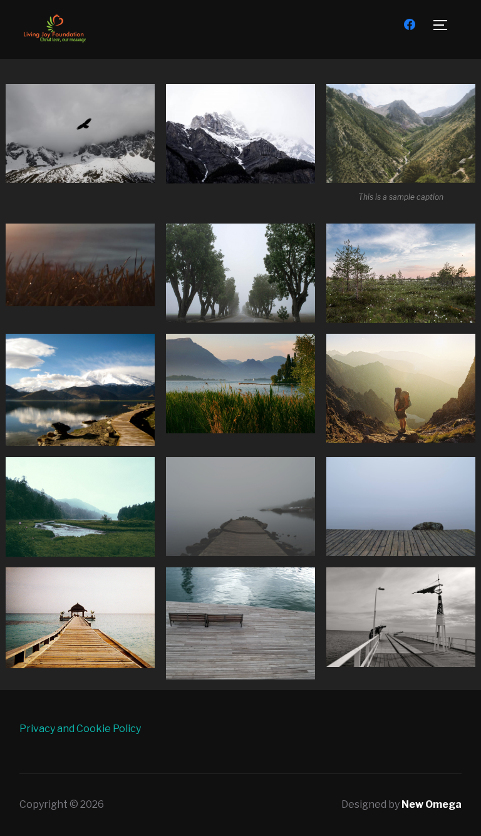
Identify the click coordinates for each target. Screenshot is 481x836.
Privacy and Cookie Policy (80, 729)
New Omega (431, 804)
